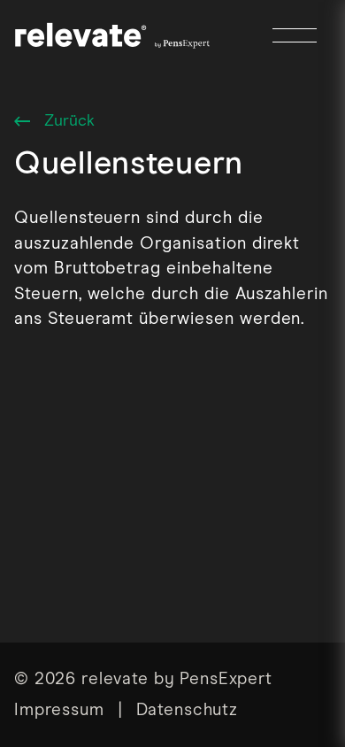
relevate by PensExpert (176, 679)
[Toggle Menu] (294, 35)
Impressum (59, 710)
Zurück (62, 123)
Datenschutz (187, 710)
